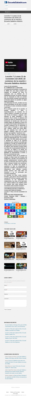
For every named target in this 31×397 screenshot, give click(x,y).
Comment (6, 298)
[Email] (10, 216)
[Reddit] (18, 204)
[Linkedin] (23, 204)
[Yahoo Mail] (12, 210)
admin (9, 73)
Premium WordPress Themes (20, 389)
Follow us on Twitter (10, 389)
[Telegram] (23, 213)
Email (5, 289)
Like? (8, 23)
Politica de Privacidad (15, 392)
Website (6, 294)
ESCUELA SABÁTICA (15, 395)
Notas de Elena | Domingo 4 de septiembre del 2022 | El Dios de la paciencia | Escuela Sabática (16, 377)
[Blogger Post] (15, 216)
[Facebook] (7, 204)
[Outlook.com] (18, 213)
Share (15, 23)
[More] (21, 216)
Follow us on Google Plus (15, 389)
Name (5, 285)
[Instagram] (7, 213)
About (22, 392)
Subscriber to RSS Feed (18, 389)
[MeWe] (12, 207)
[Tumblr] (23, 210)
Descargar (15, 393)
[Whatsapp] (23, 207)
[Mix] (18, 207)
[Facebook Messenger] (7, 210)
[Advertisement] (15, 43)
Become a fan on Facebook (13, 389)
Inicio (7, 392)
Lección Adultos (7, 223)
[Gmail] (12, 213)
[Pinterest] (7, 207)
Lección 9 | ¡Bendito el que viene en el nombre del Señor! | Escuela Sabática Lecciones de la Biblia (15, 362)
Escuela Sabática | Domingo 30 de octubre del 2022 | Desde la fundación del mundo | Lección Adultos (15, 371)
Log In (6, 5)
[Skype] (18, 210)
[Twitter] (12, 204)
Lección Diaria (13, 223)
